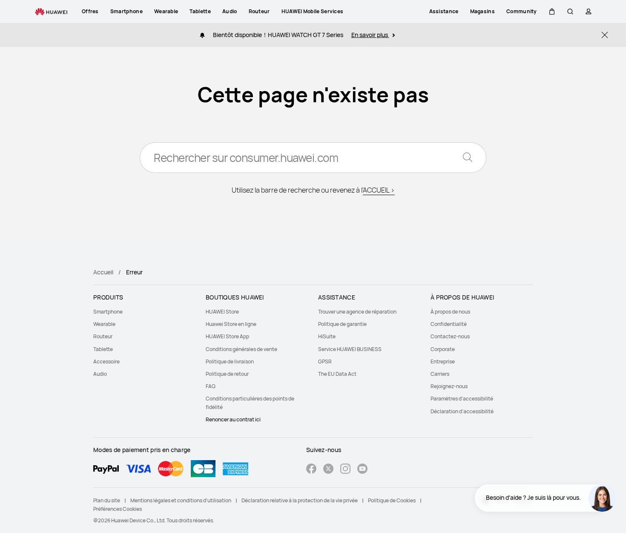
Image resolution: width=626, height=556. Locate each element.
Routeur (102, 336)
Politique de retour (227, 373)
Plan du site (106, 500)
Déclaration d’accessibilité (462, 411)
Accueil (103, 272)
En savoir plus (370, 35)
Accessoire (106, 361)
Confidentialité (449, 324)
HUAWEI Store (222, 311)
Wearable (104, 324)
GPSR (325, 361)
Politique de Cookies (392, 500)
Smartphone (108, 311)
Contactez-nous (450, 336)
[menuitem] (144, 312)
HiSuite (327, 336)
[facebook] (311, 470)
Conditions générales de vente (241, 349)
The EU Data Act (337, 373)
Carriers (440, 373)
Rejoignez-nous (449, 386)
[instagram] (345, 470)
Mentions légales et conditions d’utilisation (180, 500)
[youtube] (362, 470)
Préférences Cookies (117, 509)
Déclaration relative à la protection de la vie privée (299, 500)
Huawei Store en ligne (231, 324)
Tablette (103, 349)
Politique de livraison (230, 361)
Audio (100, 373)
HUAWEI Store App (227, 336)
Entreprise (443, 361)
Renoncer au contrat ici (233, 419)
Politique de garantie (342, 324)
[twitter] (328, 470)
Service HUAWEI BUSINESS (350, 349)
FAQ (210, 386)
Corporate (443, 349)
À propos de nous (450, 311)
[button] (551, 11)
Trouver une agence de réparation (357, 311)
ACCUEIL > (379, 190)
